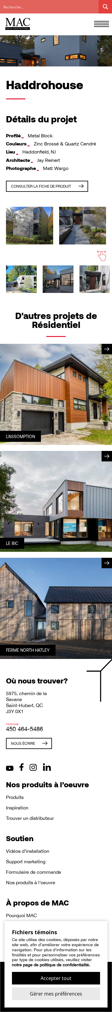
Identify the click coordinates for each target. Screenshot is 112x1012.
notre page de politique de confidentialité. (51, 964)
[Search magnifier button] (105, 6)
